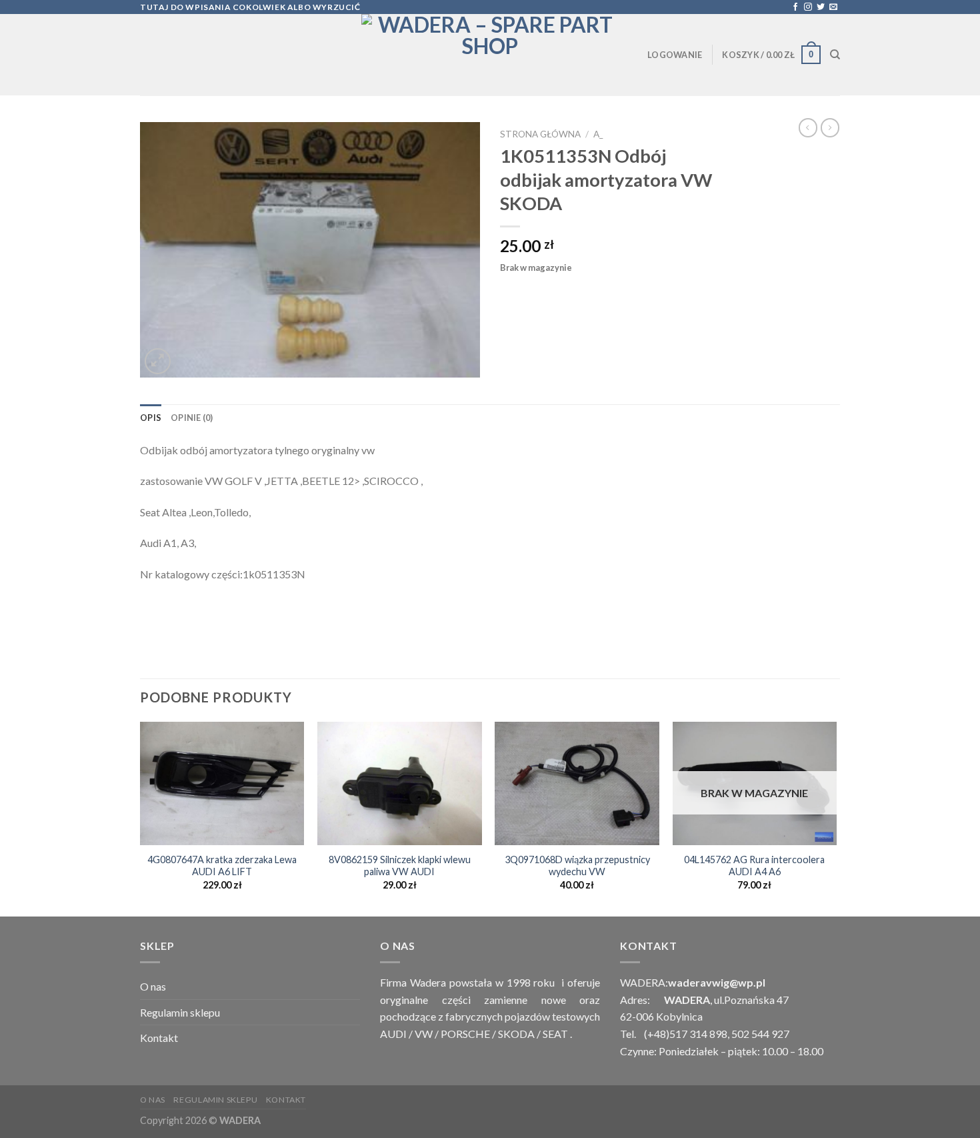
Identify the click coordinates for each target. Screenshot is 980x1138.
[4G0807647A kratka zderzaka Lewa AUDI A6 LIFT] (222, 783)
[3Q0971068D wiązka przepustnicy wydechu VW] (577, 783)
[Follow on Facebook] (795, 7)
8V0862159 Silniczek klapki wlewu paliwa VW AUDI (400, 866)
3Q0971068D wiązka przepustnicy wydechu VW (577, 866)
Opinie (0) (192, 417)
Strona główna (540, 134)
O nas (153, 986)
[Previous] (141, 817)
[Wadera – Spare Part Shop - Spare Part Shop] (490, 54)
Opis (150, 417)
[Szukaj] (835, 54)
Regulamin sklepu (180, 1012)
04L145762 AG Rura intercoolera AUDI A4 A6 (754, 866)
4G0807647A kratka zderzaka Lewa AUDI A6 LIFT (222, 866)
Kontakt (159, 1037)
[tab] (150, 417)
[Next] (836, 817)
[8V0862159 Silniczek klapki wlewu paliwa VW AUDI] (399, 783)
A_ (598, 134)
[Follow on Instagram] (808, 7)
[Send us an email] (833, 7)
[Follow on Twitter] (821, 7)
